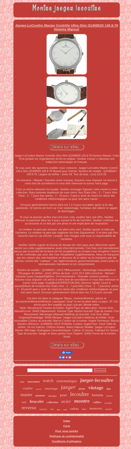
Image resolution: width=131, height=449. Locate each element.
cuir (52, 409)
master (26, 394)
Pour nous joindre (66, 431)
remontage (51, 388)
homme (97, 395)
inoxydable (108, 403)
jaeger (68, 387)
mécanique (52, 396)
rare (24, 402)
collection (52, 402)
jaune (82, 388)
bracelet (36, 401)
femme (109, 395)
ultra (84, 409)
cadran (74, 408)
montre (82, 401)
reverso (29, 407)
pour (63, 395)
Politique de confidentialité (67, 436)
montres (40, 395)
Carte (66, 426)
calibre (97, 402)
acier (66, 401)
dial (108, 388)
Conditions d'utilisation (66, 441)
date (58, 409)
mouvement (34, 381)
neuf (65, 409)
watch (48, 380)
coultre (28, 388)
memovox (95, 408)
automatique (67, 381)
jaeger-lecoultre (96, 380)
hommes (43, 409)
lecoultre (79, 394)
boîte (22, 382)
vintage (95, 387)
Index (66, 420)
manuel (108, 409)
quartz (39, 389)
